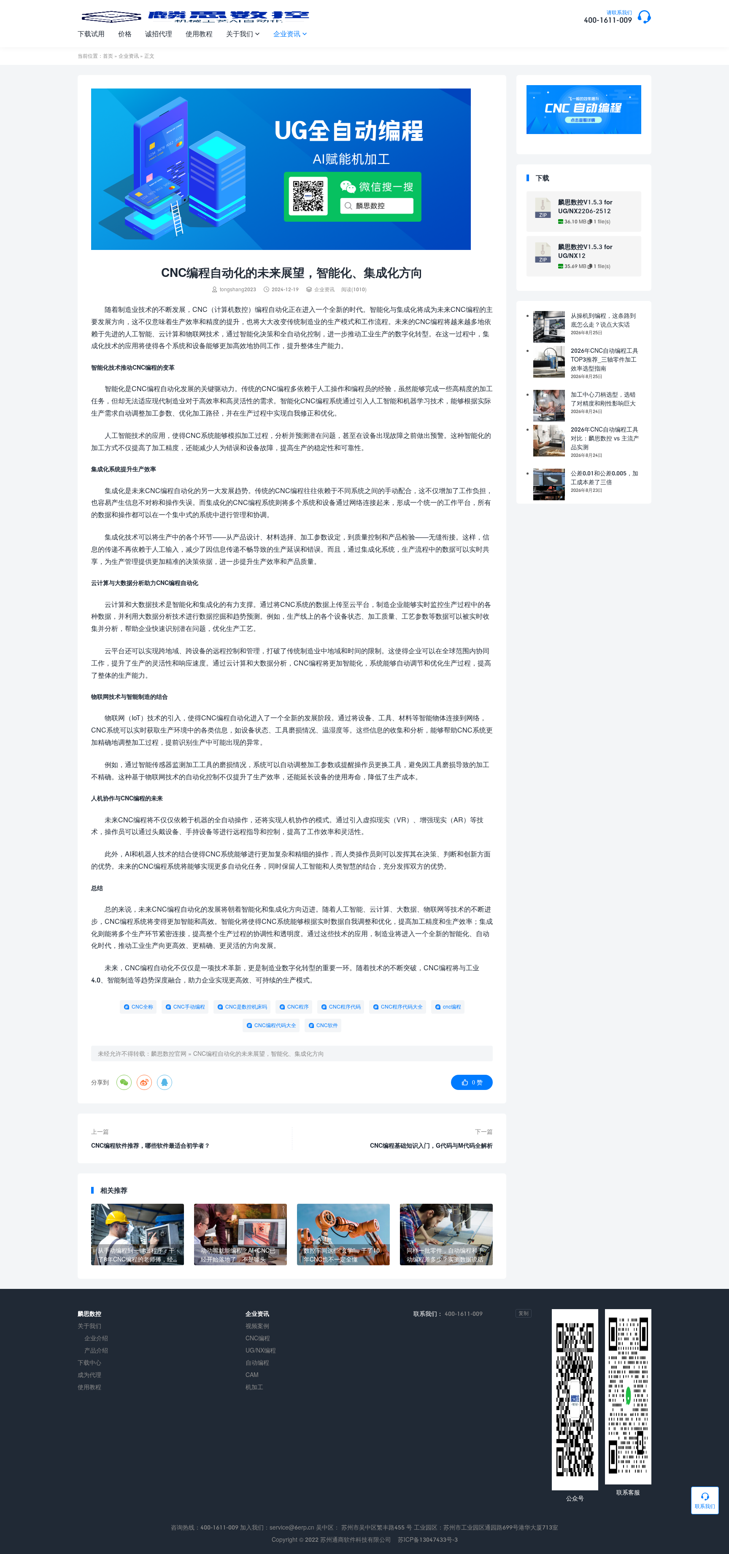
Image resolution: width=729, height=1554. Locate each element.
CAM (252, 1374)
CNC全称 (142, 1007)
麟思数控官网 (168, 1053)
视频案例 (257, 1325)
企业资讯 (290, 34)
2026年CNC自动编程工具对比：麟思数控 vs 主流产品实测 (605, 438)
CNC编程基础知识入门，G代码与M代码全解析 (431, 1145)
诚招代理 (158, 34)
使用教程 (199, 34)
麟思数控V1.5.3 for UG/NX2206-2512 (585, 207)
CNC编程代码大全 (275, 1025)
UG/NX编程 (261, 1350)
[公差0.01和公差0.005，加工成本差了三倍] (549, 484)
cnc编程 (452, 1007)
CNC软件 (327, 1025)
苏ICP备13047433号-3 (428, 1539)
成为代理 (89, 1374)
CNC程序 (298, 1007)
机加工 (254, 1386)
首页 (108, 56)
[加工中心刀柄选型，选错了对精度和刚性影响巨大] (549, 405)
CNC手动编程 (189, 1007)
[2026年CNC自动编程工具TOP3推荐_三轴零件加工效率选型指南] (549, 362)
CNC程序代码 (345, 1007)
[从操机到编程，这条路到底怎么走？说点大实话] (549, 327)
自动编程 (257, 1362)
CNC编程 (258, 1338)
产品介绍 (96, 1350)
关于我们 (243, 34)
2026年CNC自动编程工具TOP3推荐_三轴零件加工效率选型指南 (604, 359)
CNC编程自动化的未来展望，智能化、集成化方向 (258, 1053)
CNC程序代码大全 (402, 1007)
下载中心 (89, 1362)
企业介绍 (96, 1338)
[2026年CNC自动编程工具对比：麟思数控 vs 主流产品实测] (549, 440)
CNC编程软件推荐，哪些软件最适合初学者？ (150, 1145)
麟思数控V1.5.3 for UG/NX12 (585, 251)
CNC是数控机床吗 (246, 1007)
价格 (125, 34)
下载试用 (91, 34)
